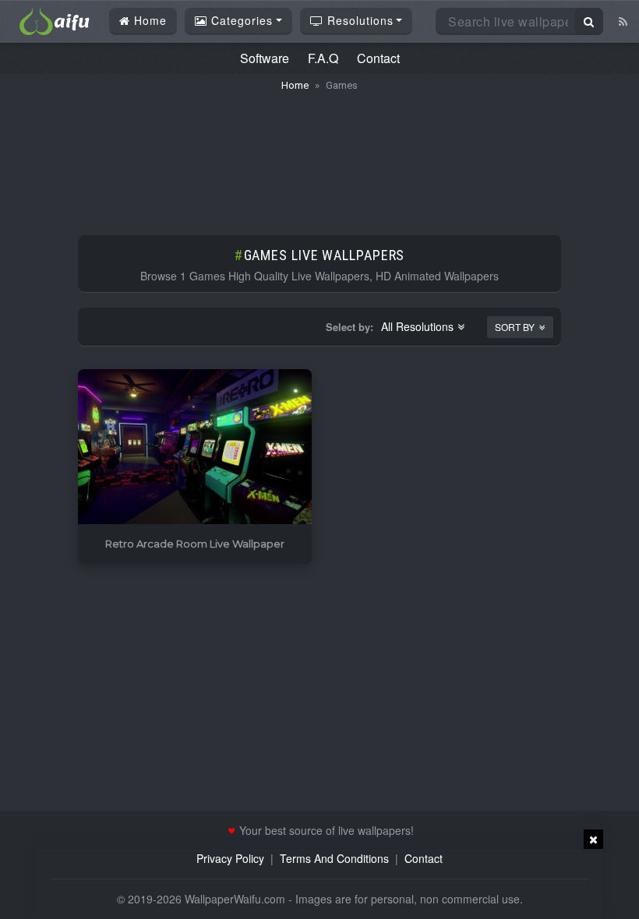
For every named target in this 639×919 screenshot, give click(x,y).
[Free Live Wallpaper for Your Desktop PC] (54, 19)
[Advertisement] (319, 156)
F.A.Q (323, 58)
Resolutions (358, 20)
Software (264, 58)
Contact (378, 58)
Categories (240, 20)
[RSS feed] (623, 21)
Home (148, 20)
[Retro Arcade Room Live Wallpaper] (195, 447)
